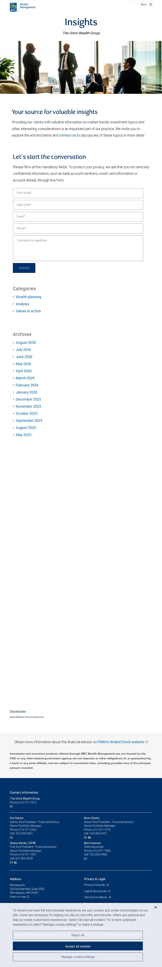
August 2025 (26, 427)
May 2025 (23, 434)
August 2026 (26, 342)
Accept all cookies (77, 946)
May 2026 (23, 364)
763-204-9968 (98, 854)
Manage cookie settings (78, 957)
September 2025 (29, 420)
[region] (81, 935)
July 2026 (23, 349)
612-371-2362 (28, 829)
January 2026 (26, 392)
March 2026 (25, 378)
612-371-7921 (28, 854)
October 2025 (26, 413)
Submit (24, 268)
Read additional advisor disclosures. (27, 717)
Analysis (22, 304)
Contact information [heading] (24, 792)
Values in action (28, 311)
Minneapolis (17, 885)
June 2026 (24, 356)
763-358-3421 (98, 833)
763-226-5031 (24, 833)
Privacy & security (94, 885)
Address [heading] (15, 879)
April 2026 (24, 371)
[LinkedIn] (90, 837)
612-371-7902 (102, 851)
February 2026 (27, 385)
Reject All (78, 935)
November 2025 (28, 406)
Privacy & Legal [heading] (94, 879)
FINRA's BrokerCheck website (121, 742)
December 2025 (28, 399)
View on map (18, 896)
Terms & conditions (96, 897)
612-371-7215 (102, 829)
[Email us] (12, 806)
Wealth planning (28, 297)
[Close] (155, 907)
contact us (67, 135)
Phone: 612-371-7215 (23, 802)
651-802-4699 (24, 858)
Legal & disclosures (95, 891)
